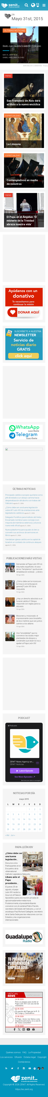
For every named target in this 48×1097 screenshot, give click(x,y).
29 (29, 829)
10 (40, 814)
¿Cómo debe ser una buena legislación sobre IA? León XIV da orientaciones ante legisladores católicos (22, 510)
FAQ (24, 1052)
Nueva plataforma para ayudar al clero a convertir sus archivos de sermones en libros (22, 532)
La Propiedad (34, 1052)
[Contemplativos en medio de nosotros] (24, 170)
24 (40, 824)
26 (13, 829)
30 (35, 829)
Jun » (13, 835)
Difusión (18, 1057)
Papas (8, 76)
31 (40, 829)
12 (13, 819)
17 (40, 819)
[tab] (15, 994)
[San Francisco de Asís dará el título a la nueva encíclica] (24, 90)
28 (24, 829)
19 (13, 824)
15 (29, 819)
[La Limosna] (24, 130)
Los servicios (6, 1057)
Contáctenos (24, 1062)
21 (24, 824)
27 (19, 829)
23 (35, 824)
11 (8, 819)
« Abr (7, 835)
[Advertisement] (24, 258)
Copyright (41, 1057)
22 (29, 824)
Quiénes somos (13, 1052)
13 (19, 819)
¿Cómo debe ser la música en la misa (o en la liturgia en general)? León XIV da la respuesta (28, 585)
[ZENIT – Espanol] (13, 5)
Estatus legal (30, 1057)
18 (8, 824)
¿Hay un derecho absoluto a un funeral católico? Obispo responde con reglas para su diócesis (29, 602)
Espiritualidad (12, 116)
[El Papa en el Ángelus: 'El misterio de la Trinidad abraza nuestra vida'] (24, 210)
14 (24, 819)
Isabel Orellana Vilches (13, 57)
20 (19, 824)
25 (8, 829)
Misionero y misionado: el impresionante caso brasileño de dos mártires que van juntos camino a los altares (29, 620)
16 (35, 819)
